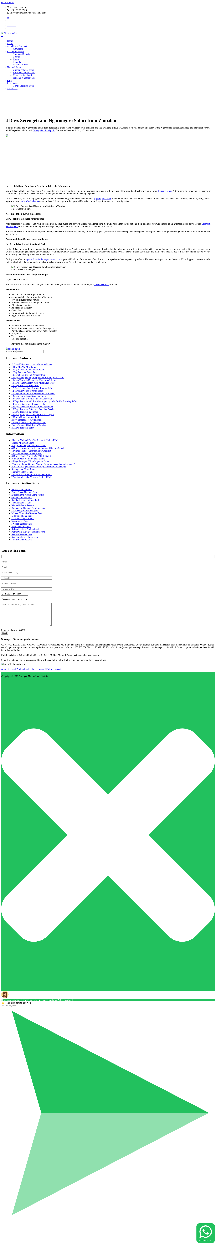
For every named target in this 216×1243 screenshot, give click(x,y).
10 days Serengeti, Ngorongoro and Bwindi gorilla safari (37, 377)
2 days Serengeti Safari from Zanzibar (29, 425)
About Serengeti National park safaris (18, 669)
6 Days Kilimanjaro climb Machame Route (31, 364)
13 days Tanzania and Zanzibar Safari (28, 396)
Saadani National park (21, 534)
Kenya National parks (23, 75)
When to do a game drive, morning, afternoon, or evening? (38, 466)
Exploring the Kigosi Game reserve (27, 495)
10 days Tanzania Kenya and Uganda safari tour (33, 380)
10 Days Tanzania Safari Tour (25, 385)
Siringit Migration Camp (22, 443)
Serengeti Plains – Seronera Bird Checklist (31, 450)
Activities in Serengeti (17, 46)
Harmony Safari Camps (22, 472)
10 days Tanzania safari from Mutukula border (32, 383)
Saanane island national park (24, 537)
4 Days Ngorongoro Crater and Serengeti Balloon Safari (37, 448)
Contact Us (12, 88)
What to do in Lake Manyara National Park (31, 477)
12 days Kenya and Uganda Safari (27, 390)
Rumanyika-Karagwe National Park (28, 531)
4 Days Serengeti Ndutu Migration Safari (30, 461)
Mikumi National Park (21, 516)
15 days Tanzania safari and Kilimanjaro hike (32, 406)
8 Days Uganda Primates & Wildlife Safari (31, 456)
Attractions (18, 49)
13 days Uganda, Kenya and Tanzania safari (31, 398)
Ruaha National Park (21, 526)
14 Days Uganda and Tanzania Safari (28, 404)
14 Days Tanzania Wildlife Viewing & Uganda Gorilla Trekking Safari (44, 401)
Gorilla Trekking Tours (23, 85)
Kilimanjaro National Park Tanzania (28, 508)
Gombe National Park (21, 497)
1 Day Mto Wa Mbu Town (23, 367)
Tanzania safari (165, 191)
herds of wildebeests (29, 201)
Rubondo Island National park (25, 529)
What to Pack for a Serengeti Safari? (28, 458)
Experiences (12, 83)
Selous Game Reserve (21, 539)
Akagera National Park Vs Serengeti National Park (35, 440)
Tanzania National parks (24, 78)
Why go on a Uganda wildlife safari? (28, 445)
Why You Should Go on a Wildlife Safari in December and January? (43, 464)
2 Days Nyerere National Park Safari (28, 422)
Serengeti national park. (44, 130)
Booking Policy (45, 669)
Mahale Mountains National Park (26, 513)
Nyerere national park (21, 524)
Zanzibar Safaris (20, 64)
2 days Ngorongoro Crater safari (26, 420)
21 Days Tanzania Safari (22, 427)
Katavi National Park (21, 502)
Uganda (16, 56)
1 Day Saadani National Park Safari (28, 369)
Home (10, 41)
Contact (57, 669)
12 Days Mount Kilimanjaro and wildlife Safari (33, 393)
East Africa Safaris (15, 51)
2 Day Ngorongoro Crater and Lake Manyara (32, 414)
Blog (9, 80)
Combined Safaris (21, 54)
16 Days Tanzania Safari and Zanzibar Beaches (33, 409)
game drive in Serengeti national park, (44, 259)
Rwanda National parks (24, 72)
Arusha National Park (21, 489)
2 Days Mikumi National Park (25, 417)
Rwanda (17, 62)
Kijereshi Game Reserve (22, 505)
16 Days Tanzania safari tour (24, 412)
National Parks (14, 67)
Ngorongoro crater (102, 198)
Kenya (16, 59)
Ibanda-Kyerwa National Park (25, 500)
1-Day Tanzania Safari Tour (24, 372)
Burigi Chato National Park (24, 492)
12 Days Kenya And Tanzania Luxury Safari (32, 388)
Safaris (10, 43)
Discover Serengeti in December (26, 453)
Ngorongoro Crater (20, 521)
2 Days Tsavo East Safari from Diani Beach (31, 474)
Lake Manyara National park (24, 510)
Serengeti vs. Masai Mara (23, 469)
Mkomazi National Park (22, 518)
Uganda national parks (23, 70)
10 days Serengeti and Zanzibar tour (28, 375)
